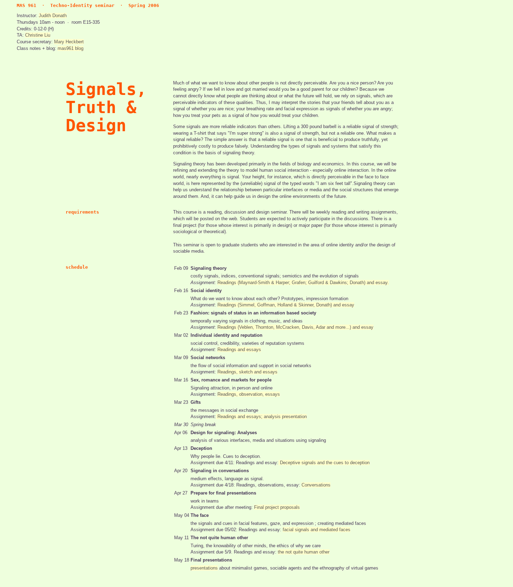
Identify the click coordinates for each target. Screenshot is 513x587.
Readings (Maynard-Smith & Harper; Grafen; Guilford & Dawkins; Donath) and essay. (303, 282)
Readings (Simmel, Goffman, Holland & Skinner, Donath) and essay (285, 304)
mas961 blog (70, 48)
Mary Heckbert (69, 41)
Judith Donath (53, 15)
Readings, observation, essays (248, 394)
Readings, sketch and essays (247, 371)
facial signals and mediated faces (316, 529)
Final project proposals (277, 507)
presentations (204, 568)
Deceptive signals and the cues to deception (324, 462)
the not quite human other (303, 552)
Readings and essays (239, 349)
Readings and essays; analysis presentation (261, 416)
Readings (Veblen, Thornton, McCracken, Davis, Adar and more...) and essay (295, 327)
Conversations (316, 485)
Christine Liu (37, 35)
